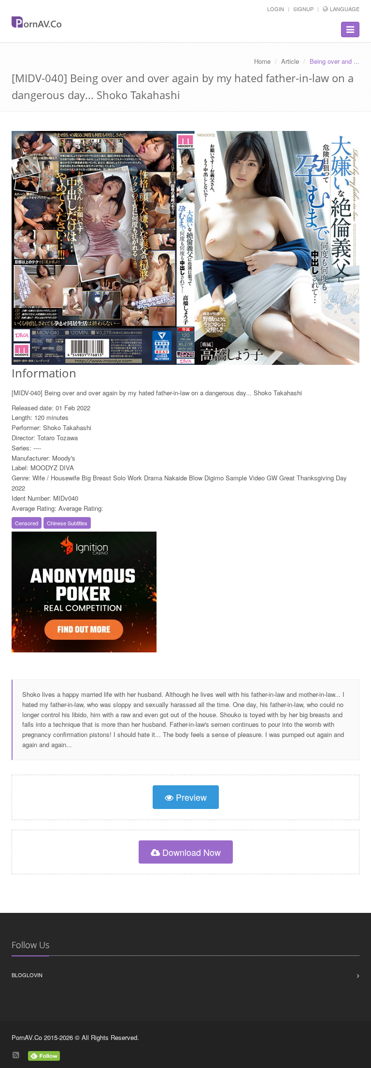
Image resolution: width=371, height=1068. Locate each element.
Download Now (190, 852)
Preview (190, 797)
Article (290, 61)
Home (262, 61)
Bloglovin (27, 975)
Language (344, 9)
